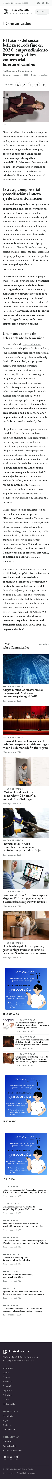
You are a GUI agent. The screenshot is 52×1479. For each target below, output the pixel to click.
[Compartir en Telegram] (37, 84)
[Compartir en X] (24, 84)
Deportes (7, 1390)
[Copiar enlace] (43, 84)
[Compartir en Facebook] (30, 84)
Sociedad (7, 1425)
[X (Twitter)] (43, 3)
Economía (7, 1386)
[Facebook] (47, 3)
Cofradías (7, 1395)
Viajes (5, 1420)
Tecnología (8, 1416)
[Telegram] (38, 3)
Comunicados (18, 24)
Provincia (7, 1377)
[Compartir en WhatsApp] (18, 84)
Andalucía (7, 1381)
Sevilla (6, 1372)
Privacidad (21, 1473)
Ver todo (43, 644)
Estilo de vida (9, 1404)
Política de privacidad (12, 1450)
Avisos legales (9, 1446)
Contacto (7, 1441)
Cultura (6, 1399)
